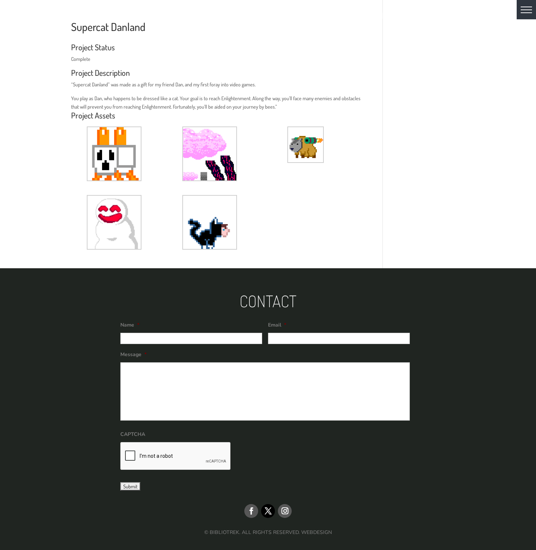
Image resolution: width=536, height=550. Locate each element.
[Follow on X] (268, 511)
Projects (252, 17)
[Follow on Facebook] (251, 511)
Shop (351, 17)
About (175, 17)
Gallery (210, 17)
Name (129, 325)
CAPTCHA (132, 434)
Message (133, 354)
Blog (288, 17)
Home (145, 17)
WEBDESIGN (316, 532)
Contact (385, 17)
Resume (319, 17)
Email (277, 325)
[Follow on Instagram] (285, 511)
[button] (526, 9)
